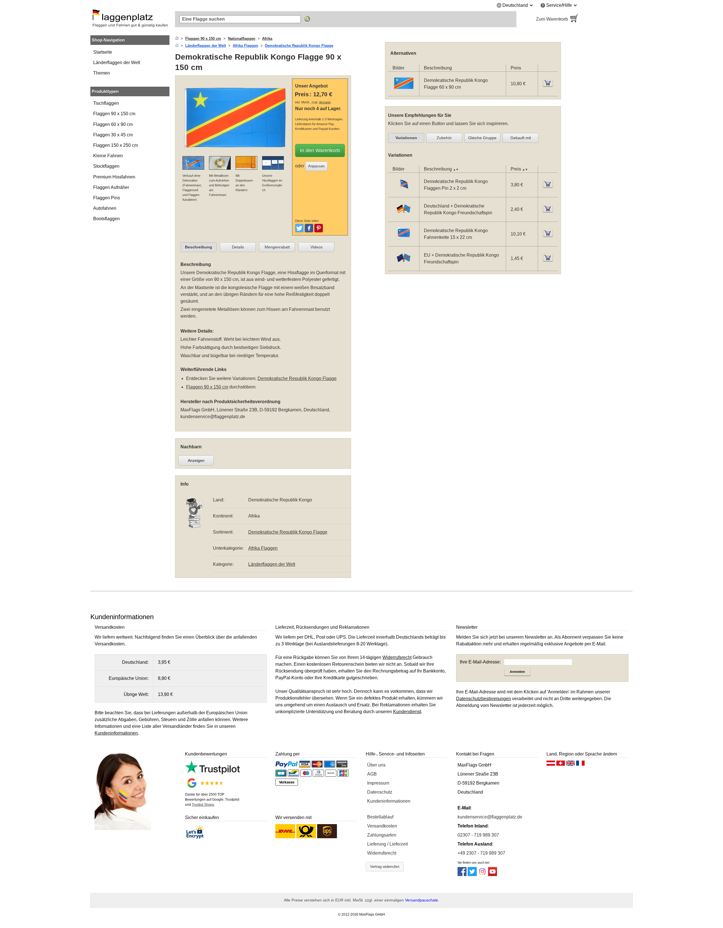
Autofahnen (104, 208)
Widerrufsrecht (381, 853)
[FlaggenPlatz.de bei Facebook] (462, 874)
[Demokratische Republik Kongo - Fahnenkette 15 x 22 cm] (404, 242)
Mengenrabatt (277, 247)
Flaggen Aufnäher (111, 187)
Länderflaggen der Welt (116, 62)
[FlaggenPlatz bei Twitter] (472, 874)
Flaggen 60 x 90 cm (113, 124)
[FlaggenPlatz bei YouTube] (492, 874)
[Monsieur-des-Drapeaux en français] (580, 764)
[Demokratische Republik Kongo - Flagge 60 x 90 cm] (404, 92)
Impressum (378, 783)
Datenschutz (379, 792)
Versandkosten (382, 826)
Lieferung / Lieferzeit (387, 844)
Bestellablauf (380, 817)
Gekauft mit (520, 138)
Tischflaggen (106, 103)
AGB (372, 774)
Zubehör (444, 138)
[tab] (198, 247)
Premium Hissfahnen (114, 176)
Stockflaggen (106, 166)
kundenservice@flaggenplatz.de (212, 416)
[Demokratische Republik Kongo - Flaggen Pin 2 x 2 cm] (404, 193)
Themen (101, 73)
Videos (316, 247)
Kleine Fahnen (108, 155)
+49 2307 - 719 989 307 (481, 853)
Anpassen (316, 166)
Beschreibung (198, 247)
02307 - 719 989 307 (478, 835)
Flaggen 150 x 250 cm (115, 145)
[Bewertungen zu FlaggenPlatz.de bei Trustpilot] (212, 772)
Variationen (406, 138)
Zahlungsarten (381, 835)
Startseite (102, 52)
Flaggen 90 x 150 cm (114, 113)
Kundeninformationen (388, 801)
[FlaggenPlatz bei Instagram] (482, 874)
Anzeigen (196, 460)
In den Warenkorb (320, 150)
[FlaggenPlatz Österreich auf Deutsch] (550, 764)
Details (238, 247)
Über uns (376, 765)
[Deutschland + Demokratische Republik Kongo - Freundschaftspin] (404, 217)
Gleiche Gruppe (482, 138)
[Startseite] (176, 38)
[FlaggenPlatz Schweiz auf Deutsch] (560, 764)
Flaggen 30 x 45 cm (113, 134)
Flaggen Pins (106, 197)
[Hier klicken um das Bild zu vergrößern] (235, 152)
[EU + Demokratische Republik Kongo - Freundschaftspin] (404, 267)
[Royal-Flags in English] (570, 764)
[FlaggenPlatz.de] (129, 19)
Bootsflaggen (106, 218)
